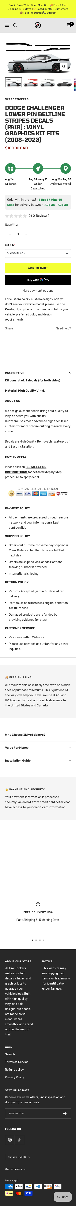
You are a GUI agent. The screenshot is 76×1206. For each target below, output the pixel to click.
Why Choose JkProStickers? (25, 735)
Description (14, 372)
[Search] (15, 25)
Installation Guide (18, 760)
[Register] (65, 1113)
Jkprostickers (17, 99)
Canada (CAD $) (17, 1157)
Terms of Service (16, 1062)
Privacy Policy (14, 1077)
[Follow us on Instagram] (10, 1140)
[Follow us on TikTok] (19, 1140)
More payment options (38, 291)
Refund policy (14, 1070)
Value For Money (16, 747)
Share (9, 328)
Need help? (63, 328)
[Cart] (69, 25)
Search (10, 1054)
